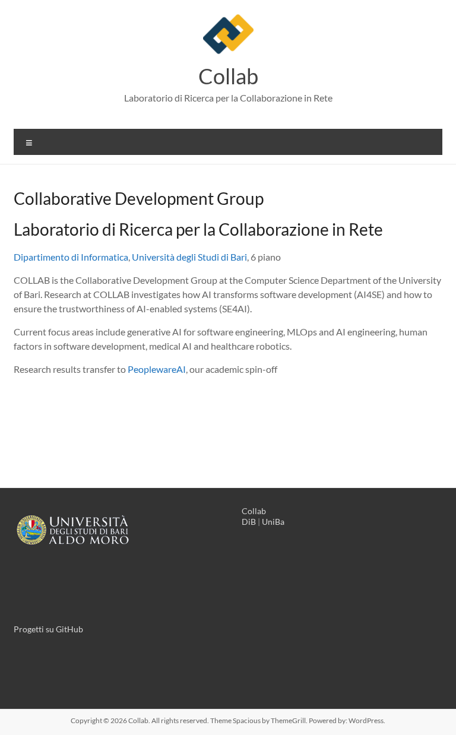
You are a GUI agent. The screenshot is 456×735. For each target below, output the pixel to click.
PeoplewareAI (157, 369)
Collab (228, 76)
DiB (249, 522)
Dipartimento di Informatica (71, 256)
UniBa (273, 522)
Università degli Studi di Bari (189, 256)
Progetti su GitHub (48, 629)
